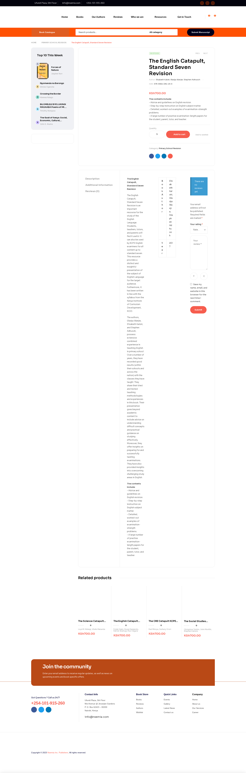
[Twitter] (207, 3)
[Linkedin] (213, 3)
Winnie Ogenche (47, 87)
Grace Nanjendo (131, 629)
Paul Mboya (153, 629)
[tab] (99, 179)
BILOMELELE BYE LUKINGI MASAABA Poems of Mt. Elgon (53, 107)
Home (33, 42)
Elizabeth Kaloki (163, 80)
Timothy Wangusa (47, 111)
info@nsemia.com (97, 716)
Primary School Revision (54, 42)
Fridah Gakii (118, 629)
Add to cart (179, 134)
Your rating (196, 224)
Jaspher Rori (56, 74)
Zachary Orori (165, 629)
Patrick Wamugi (120, 631)
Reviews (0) (92, 191)
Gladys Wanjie (176, 80)
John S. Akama (46, 124)
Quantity (152, 128)
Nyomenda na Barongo (52, 83)
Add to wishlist (201, 135)
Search (174, 32)
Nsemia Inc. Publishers (58, 752)
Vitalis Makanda (98, 629)
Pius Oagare (133, 631)
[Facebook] (202, 3)
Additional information (99, 185)
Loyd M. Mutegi (84, 629)
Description (92, 178)
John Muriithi (205, 629)
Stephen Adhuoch (192, 80)
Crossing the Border (50, 93)
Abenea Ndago (46, 97)
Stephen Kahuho (191, 631)
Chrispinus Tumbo (191, 629)
